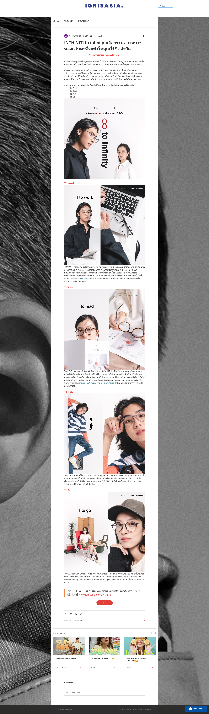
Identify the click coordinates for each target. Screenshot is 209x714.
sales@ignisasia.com (144, 709)
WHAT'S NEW (68, 21)
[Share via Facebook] (65, 614)
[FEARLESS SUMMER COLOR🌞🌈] (140, 646)
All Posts (56, 21)
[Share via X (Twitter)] (71, 614)
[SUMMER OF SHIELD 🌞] (104, 646)
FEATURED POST (83, 21)
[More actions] (143, 36)
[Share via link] (81, 614)
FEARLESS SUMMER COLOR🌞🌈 (136, 659)
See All (153, 633)
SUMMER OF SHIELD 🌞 (102, 658)
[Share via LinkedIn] (76, 614)
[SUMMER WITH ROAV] (69, 646)
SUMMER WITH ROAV (66, 658)
